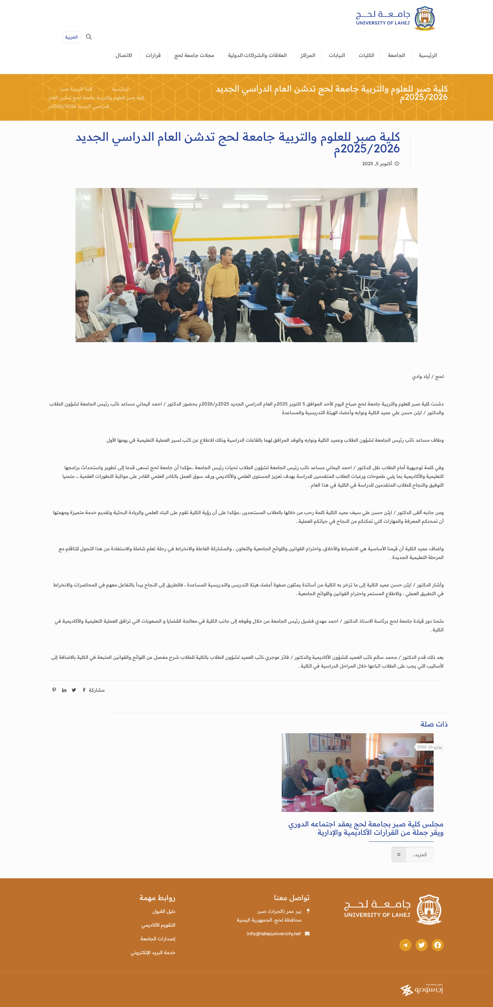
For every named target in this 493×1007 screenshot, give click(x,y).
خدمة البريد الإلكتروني (153, 952)
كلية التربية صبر (76, 89)
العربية (71, 37)
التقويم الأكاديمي (158, 925)
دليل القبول (164, 911)
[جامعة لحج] (396, 18)
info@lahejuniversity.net (274, 934)
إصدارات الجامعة (158, 939)
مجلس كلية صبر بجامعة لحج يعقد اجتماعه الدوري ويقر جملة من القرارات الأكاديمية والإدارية (366, 827)
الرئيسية (120, 89)
